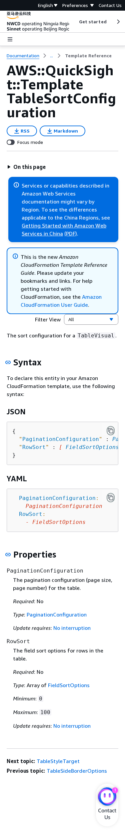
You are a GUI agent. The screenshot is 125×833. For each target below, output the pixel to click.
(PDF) (70, 233)
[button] (26, 167)
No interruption (72, 628)
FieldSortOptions (92, 447)
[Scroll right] (118, 21)
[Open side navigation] (10, 39)
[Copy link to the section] (8, 362)
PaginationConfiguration (57, 614)
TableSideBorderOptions (77, 770)
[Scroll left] (74, 21)
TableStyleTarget (58, 761)
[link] (88, 55)
